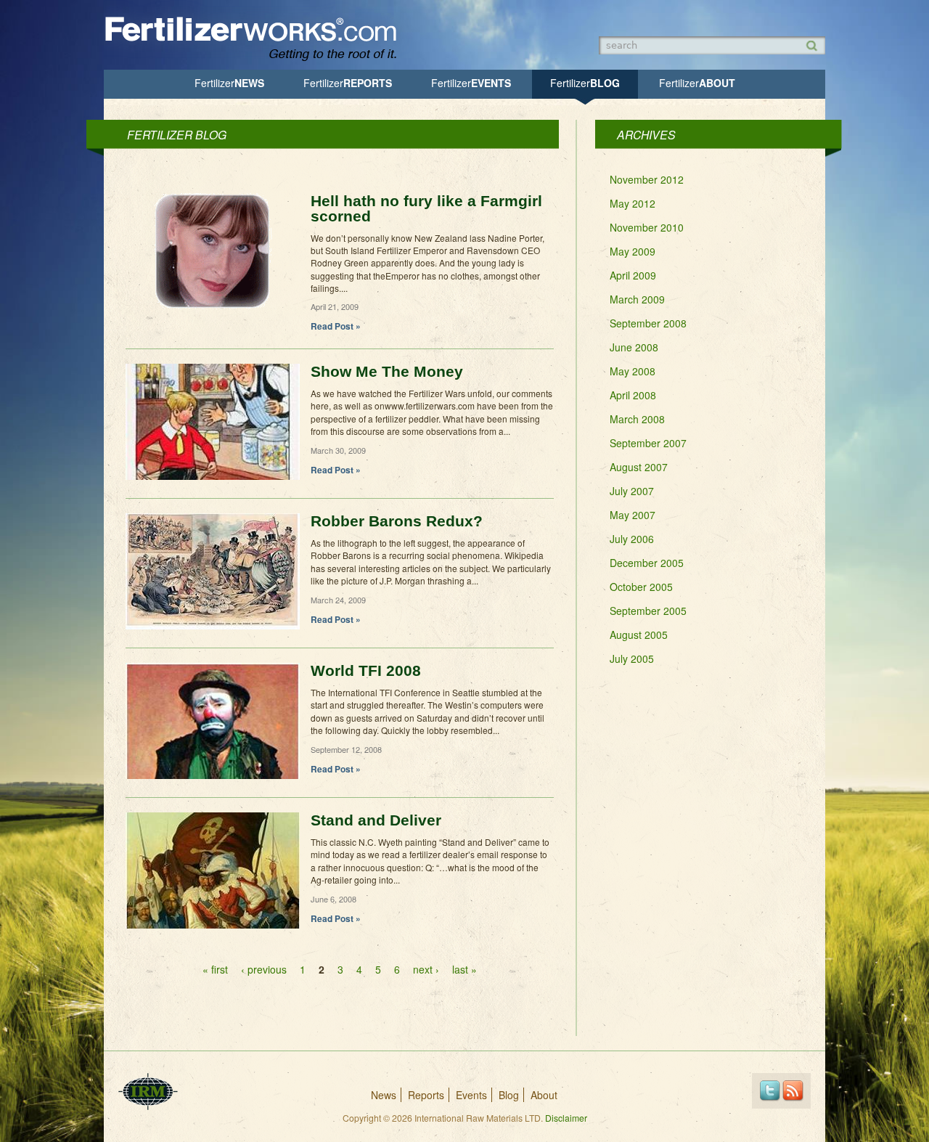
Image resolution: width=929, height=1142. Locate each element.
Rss (792, 1090)
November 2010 (647, 227)
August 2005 (639, 634)
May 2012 (632, 203)
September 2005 (648, 610)
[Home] (258, 59)
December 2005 (647, 562)
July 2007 (632, 491)
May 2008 (632, 371)
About (697, 83)
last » (464, 969)
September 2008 (648, 323)
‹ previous (264, 969)
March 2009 (637, 299)
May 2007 (632, 514)
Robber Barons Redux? (397, 521)
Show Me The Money (387, 371)
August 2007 (639, 467)
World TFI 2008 (366, 670)
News (229, 83)
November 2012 (647, 179)
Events (471, 83)
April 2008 (633, 395)
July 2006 (632, 538)
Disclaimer (566, 1118)
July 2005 (632, 658)
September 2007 (648, 443)
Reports (347, 83)
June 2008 (634, 347)
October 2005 (641, 586)
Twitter (769, 1090)
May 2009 (632, 251)
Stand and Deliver (376, 820)
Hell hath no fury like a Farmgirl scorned (426, 208)
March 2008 (637, 419)
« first (215, 969)
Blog (585, 83)
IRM (148, 1091)
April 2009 (633, 275)
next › (426, 969)
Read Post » (336, 326)
